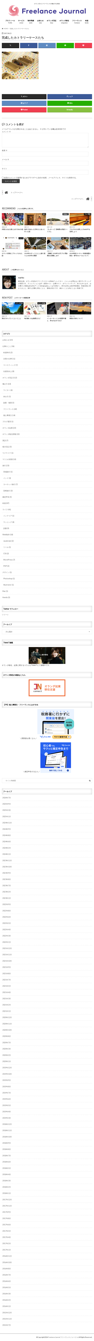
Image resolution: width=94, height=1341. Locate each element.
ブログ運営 (7, 421)
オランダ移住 (64, 22)
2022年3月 (6, 936)
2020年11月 (7, 1024)
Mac (5, 591)
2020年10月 (7, 1030)
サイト (4, 169)
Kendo (6, 597)
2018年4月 (6, 1174)
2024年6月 (6, 841)
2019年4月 (6, 1112)
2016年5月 (6, 1287)
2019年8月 (6, 1086)
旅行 (5, 465)
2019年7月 (6, 1093)
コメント (6, 132)
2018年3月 (6, 1181)
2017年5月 (6, 1231)
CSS (6, 553)
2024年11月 (7, 823)
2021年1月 (6, 1011)
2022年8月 (6, 911)
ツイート (5, 615)
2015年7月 (6, 1325)
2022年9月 (6, 904)
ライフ (6, 509)
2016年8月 (6, 1269)
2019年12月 (7, 1068)
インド (7, 478)
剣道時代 (7, 352)
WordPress (9, 560)
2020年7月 (6, 1042)
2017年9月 (6, 1212)
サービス (21, 22)
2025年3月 (6, 810)
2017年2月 (6, 1243)
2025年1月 (6, 816)
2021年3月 (6, 999)
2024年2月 (6, 848)
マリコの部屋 (9, 459)
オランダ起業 (9, 428)
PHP (6, 566)
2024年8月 (6, 835)
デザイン (7, 572)
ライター (7, 390)
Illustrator (8, 585)
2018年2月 (6, 1187)
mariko (21, 277)
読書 (6, 528)
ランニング (8, 522)
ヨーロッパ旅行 (10, 484)
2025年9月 (6, 804)
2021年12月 (7, 948)
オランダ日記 (51, 22)
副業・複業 (8, 403)
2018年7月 (6, 1156)
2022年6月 (6, 917)
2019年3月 (6, 1118)
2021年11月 (7, 955)
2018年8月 (6, 1149)
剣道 (86, 22)
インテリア (8, 516)
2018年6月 (6, 1162)
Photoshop (9, 579)
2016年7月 (6, 1275)
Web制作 (7, 535)
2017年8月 (6, 1218)
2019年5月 (6, 1105)
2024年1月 (6, 854)
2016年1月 (6, 1306)
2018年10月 (7, 1137)
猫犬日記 (7, 447)
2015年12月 (7, 1313)
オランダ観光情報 (10, 434)
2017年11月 (7, 1206)
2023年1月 (6, 898)
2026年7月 (6, 798)
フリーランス (77, 22)
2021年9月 (6, 967)
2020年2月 (6, 1055)
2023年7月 (6, 885)
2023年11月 (7, 860)
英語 (5, 440)
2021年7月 (6, 980)
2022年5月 (6, 923)
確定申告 (7, 497)
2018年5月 (6, 1168)
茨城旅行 (7, 472)
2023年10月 (7, 867)
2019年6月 (6, 1099)
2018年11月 (7, 1130)
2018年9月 (6, 1143)
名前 (4, 150)
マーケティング (10, 365)
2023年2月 (6, 892)
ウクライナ (7, 453)
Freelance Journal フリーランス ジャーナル (63, 1337)
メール (5, 159)
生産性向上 (8, 371)
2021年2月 (6, 1005)
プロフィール (10, 22)
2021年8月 (6, 973)
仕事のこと (8, 346)
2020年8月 (6, 1036)
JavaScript (8, 541)
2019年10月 (7, 1074)
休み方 (7, 396)
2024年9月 (6, 829)
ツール (7, 547)
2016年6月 (6, 1281)
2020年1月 (6, 1061)
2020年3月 (6, 1049)
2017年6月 (6, 1225)
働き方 (6, 384)
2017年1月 (6, 1250)
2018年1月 (6, 1193)
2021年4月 (6, 992)
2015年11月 (7, 1319)
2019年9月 (6, 1080)
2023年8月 (6, 879)
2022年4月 (6, 929)
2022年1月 (6, 942)
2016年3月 (6, 1294)
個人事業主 (9, 415)
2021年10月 (7, 961)
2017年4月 (6, 1237)
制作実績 (31, 22)
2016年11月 (7, 1256)
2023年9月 (6, 873)
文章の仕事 (9, 359)
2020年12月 (7, 1017)
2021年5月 (6, 986)
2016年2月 (6, 1300)
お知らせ (40, 22)
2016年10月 (7, 1262)
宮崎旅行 (7, 491)
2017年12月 (7, 1200)
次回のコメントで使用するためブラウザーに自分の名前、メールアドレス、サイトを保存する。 (40, 178)
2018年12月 (7, 1124)
